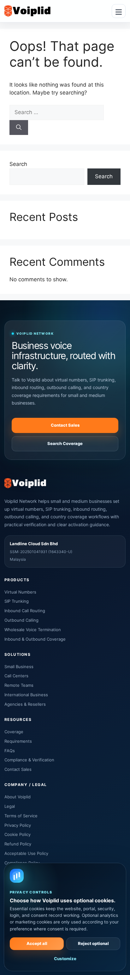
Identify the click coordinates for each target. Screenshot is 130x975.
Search (18, 164)
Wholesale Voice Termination (32, 629)
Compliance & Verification (29, 759)
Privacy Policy (17, 825)
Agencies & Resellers (25, 704)
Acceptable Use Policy (26, 853)
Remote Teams (18, 685)
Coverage (13, 731)
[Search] (18, 127)
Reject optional (93, 943)
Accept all (37, 943)
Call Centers (16, 675)
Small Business (18, 666)
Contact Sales (65, 425)
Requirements (18, 741)
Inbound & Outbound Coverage (35, 639)
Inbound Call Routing (24, 610)
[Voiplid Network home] (27, 10)
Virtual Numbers (20, 591)
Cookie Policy (17, 834)
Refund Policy (17, 843)
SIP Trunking (16, 601)
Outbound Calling (21, 620)
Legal (9, 806)
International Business (26, 694)
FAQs (9, 750)
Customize (65, 958)
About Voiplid (17, 796)
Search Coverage (65, 443)
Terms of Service (21, 815)
